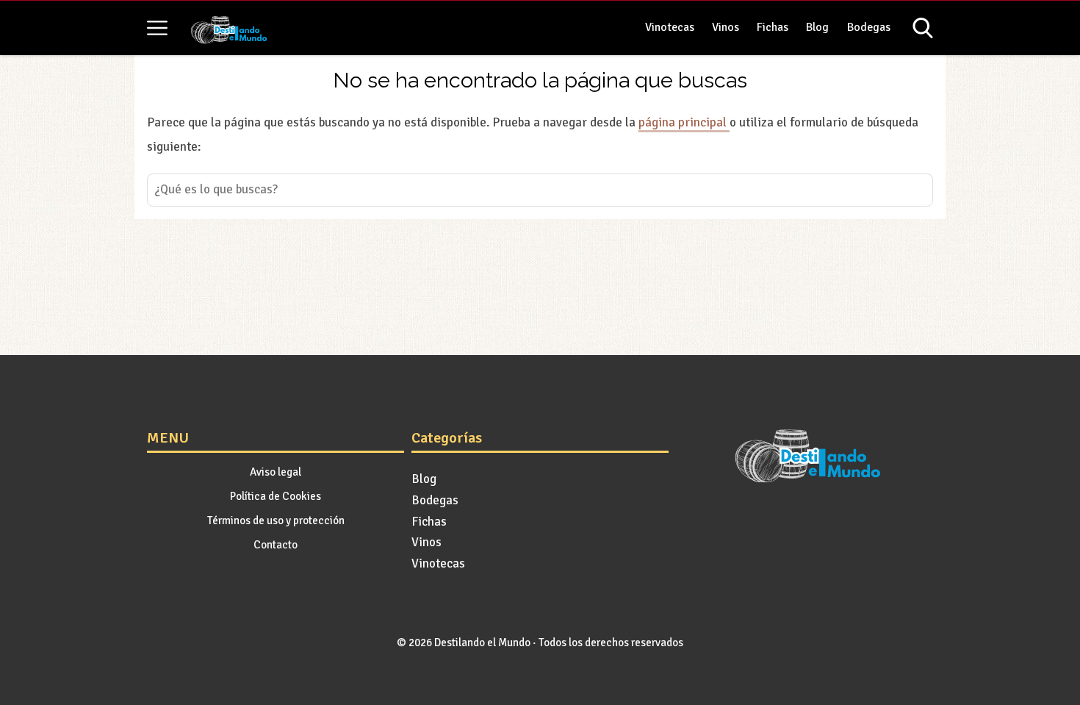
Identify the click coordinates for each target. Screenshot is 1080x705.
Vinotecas (669, 27)
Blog (817, 27)
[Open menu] (157, 28)
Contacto (275, 544)
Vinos (725, 27)
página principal (684, 122)
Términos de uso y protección (276, 520)
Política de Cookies (275, 496)
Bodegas (868, 27)
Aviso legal (275, 472)
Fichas (772, 27)
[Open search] (922, 28)
